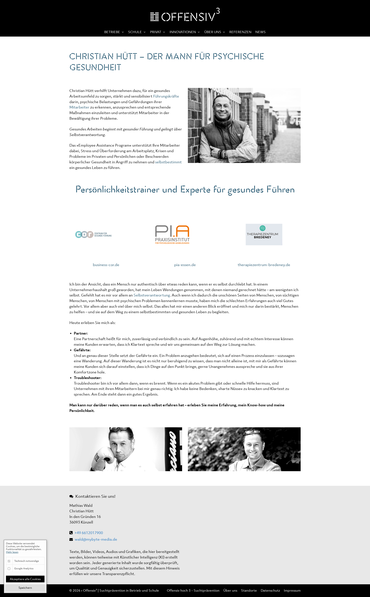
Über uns (212, 32)
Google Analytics (24, 568)
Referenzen (240, 32)
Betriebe (112, 32)
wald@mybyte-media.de (96, 539)
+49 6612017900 (89, 532)
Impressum (292, 590)
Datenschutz (270, 590)
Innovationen (183, 32)
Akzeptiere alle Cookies (25, 579)
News (260, 32)
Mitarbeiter (79, 107)
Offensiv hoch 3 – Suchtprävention (193, 590)
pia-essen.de (185, 264)
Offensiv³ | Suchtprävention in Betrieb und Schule (121, 590)
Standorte (249, 590)
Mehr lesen (12, 552)
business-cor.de (106, 264)
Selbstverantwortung (152, 295)
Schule (135, 32)
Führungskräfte (166, 96)
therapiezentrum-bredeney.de (264, 264)
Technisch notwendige (26, 561)
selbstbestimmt (168, 162)
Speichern (25, 587)
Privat (155, 32)
